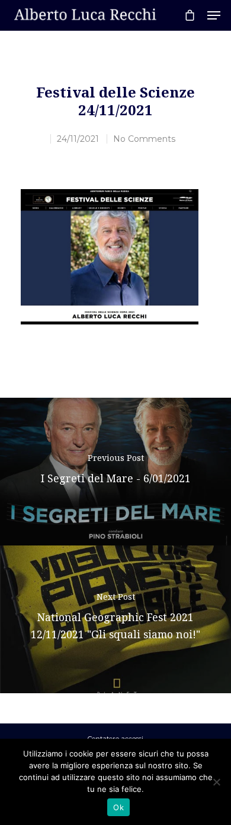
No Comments (144, 139)
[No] (216, 782)
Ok (118, 807)
